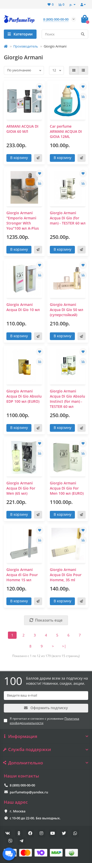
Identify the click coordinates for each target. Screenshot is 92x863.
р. (71, 4)
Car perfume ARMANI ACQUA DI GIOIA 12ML (66, 131)
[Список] (83, 70)
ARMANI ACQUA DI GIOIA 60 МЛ (22, 129)
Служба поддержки (29, 749)
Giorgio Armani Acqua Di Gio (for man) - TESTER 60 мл (68, 218)
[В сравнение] (39, 96)
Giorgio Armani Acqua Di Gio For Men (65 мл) (20, 488)
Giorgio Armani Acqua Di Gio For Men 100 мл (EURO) (67, 488)
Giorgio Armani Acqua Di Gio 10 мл (23, 307)
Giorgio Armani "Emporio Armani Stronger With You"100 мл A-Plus (22, 220)
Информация (22, 736)
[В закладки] (39, 87)
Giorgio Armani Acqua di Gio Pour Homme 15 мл (22, 574)
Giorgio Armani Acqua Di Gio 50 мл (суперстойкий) (66, 309)
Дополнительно (25, 763)
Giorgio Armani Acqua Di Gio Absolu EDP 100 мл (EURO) (24, 396)
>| (64, 646)
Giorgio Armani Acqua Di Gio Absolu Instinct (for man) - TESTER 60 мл (67, 399)
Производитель (25, 46)
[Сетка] (74, 70)
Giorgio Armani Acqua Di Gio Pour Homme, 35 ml (66, 574)
